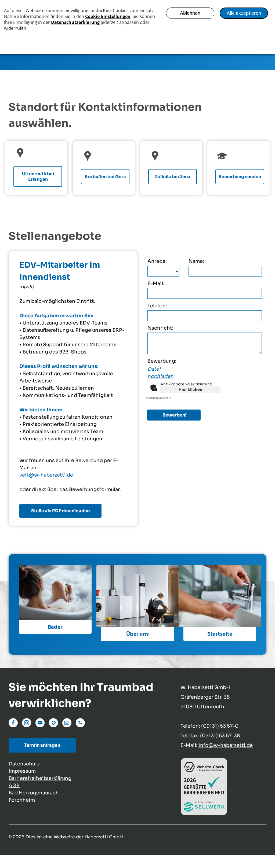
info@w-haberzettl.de (225, 745)
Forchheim (22, 800)
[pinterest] (53, 723)
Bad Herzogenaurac (32, 793)
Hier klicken (190, 389)
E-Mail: (155, 283)
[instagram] (26, 723)
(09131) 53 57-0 (219, 726)
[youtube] (40, 723)
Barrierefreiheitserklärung (40, 778)
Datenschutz (24, 764)
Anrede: (157, 261)
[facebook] (13, 723)
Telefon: (157, 306)
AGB (14, 785)
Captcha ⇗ (158, 398)
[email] (66, 723)
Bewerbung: (161, 361)
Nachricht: (160, 328)
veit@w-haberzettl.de (46, 475)
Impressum (22, 771)
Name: (196, 261)
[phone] (80, 723)
